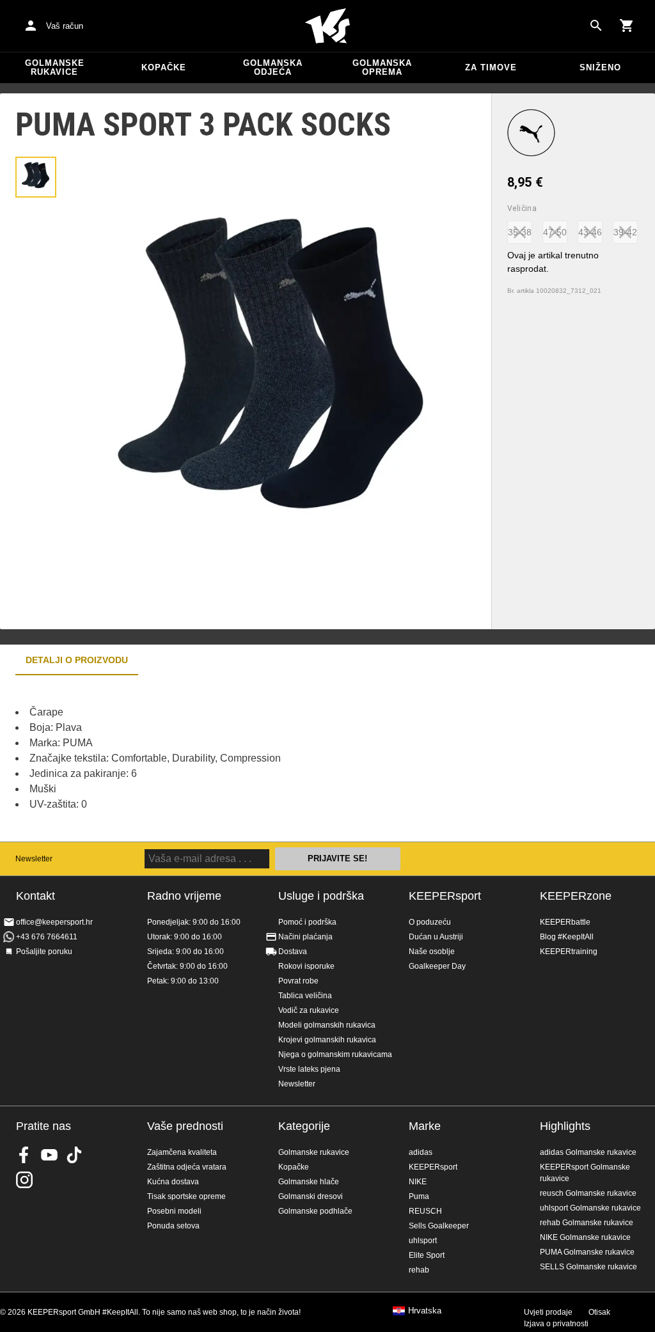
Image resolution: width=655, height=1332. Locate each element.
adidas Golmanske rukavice (588, 1152)
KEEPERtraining (568, 951)
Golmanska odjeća (273, 67)
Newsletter (33, 858)
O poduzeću (430, 922)
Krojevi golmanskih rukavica (327, 1039)
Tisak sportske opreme (186, 1196)
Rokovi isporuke (306, 966)
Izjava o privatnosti (556, 1323)
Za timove (491, 67)
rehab (419, 1269)
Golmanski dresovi (310, 1196)
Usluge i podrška (321, 895)
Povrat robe (298, 980)
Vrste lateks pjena (309, 1069)
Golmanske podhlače (315, 1211)
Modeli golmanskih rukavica (326, 1025)
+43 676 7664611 (46, 936)
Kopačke (163, 67)
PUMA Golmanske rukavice (587, 1252)
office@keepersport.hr (54, 922)
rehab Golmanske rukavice (586, 1222)
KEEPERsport (445, 895)
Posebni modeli (174, 1211)
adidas (420, 1152)
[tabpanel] (224, 758)
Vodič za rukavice (308, 1010)
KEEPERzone (576, 895)
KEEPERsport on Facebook (24, 1155)
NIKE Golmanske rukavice (585, 1237)
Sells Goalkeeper (439, 1225)
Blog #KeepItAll (567, 936)
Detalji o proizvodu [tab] (77, 660)
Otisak (599, 1312)
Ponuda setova (173, 1225)
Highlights (565, 1126)
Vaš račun (64, 26)
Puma (419, 1196)
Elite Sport (427, 1255)
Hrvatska (424, 1310)
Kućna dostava (173, 1181)
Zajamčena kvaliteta (182, 1152)
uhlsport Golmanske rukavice (590, 1207)
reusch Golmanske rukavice (588, 1193)
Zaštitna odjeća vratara (186, 1167)
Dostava (292, 951)
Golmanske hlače (308, 1181)
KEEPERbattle (565, 922)
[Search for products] (596, 25)
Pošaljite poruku (44, 951)
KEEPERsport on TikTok (74, 1155)
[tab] (35, 177)
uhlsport (423, 1240)
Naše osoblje (432, 951)
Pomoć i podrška (307, 922)
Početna (327, 26)
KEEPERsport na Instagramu (24, 1179)
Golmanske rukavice (54, 67)
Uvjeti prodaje (548, 1312)
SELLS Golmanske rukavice (588, 1266)
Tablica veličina (305, 995)
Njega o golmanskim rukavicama (335, 1054)
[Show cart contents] (627, 25)
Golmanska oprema (382, 67)
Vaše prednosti (185, 1126)
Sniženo (600, 67)
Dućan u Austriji (436, 936)
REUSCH (425, 1211)
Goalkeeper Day (437, 966)
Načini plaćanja (305, 936)
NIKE (418, 1181)
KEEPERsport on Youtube (49, 1155)
